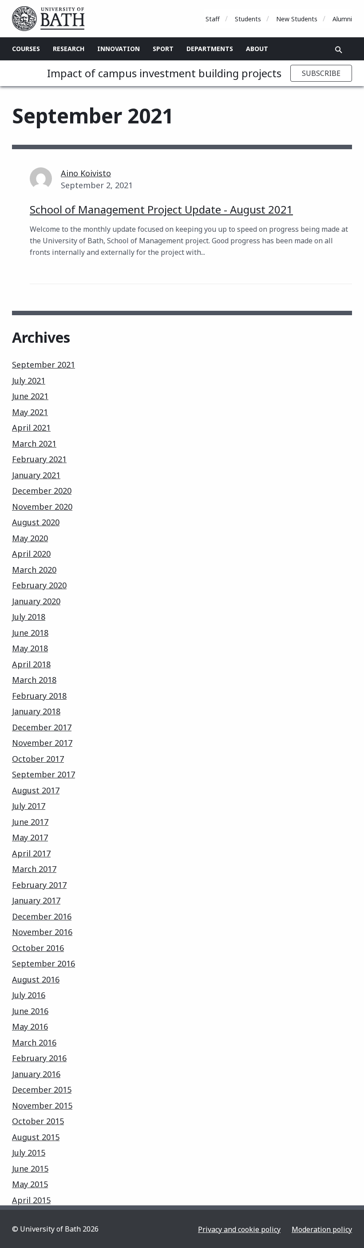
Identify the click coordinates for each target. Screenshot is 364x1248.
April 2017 (31, 853)
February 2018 (39, 695)
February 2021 (39, 459)
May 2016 (30, 1026)
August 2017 (35, 790)
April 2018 (31, 664)
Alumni (342, 19)
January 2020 (36, 601)
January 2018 (36, 711)
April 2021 (31, 427)
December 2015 (41, 1089)
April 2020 (31, 553)
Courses (26, 48)
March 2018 (34, 679)
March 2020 (34, 569)
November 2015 (42, 1105)
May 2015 (30, 1184)
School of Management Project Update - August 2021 (161, 209)
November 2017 (42, 742)
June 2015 (30, 1168)
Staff (213, 19)
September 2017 (43, 774)
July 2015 (28, 1152)
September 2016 (43, 963)
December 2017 (41, 727)
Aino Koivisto (86, 173)
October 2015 (38, 1121)
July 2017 (28, 805)
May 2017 (30, 837)
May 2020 (30, 538)
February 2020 (39, 585)
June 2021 (30, 396)
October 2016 (38, 948)
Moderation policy (322, 1229)
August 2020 (35, 522)
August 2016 (35, 979)
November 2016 (42, 932)
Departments (209, 48)
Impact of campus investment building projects (164, 73)
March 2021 (34, 443)
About (257, 48)
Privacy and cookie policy (239, 1229)
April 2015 (31, 1200)
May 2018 (30, 648)
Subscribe (321, 73)
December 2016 (41, 916)
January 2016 (36, 1074)
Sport (163, 48)
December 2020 (41, 490)
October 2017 (38, 758)
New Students (296, 19)
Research (68, 48)
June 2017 (30, 821)
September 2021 (43, 364)
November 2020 (42, 506)
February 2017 (39, 885)
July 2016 (28, 995)
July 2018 (28, 616)
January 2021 (36, 475)
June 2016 (30, 1011)
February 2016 (39, 1058)
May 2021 (30, 412)
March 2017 (34, 869)
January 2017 (36, 900)
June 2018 (30, 632)
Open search (338, 49)
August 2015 (35, 1137)
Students (248, 19)
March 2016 (34, 1042)
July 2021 (28, 380)
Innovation (118, 48)
